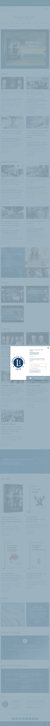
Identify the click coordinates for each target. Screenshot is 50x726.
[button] (48, 347)
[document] (25, 363)
